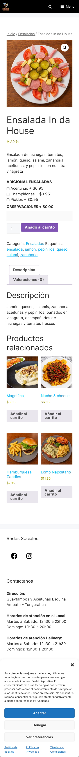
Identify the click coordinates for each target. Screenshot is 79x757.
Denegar (39, 725)
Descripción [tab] (24, 270)
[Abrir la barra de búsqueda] (50, 6)
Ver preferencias (39, 737)
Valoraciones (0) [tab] (28, 279)
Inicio (11, 34)
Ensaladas (26, 34)
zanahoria (29, 255)
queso (62, 249)
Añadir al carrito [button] (18, 416)
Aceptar (39, 713)
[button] (72, 665)
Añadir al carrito (40, 227)
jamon (30, 249)
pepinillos (46, 249)
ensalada (15, 249)
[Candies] (5, 6)
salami (12, 255)
